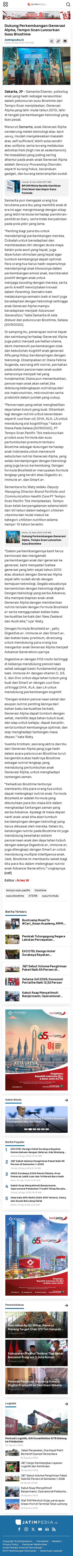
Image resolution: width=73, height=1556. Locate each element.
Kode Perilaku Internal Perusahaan (22, 1547)
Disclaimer (42, 1541)
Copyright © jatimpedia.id (17, 1541)
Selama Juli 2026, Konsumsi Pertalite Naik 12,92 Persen (42, 980)
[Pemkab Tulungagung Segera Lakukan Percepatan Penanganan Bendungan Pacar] (12, 939)
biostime (40, 890)
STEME (33, 895)
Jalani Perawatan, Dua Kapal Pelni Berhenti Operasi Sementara (42, 1452)
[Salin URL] (58, 41)
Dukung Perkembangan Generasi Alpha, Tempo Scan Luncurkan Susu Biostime (44, 540)
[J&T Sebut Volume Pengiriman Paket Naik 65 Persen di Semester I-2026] (12, 968)
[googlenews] (47, 1529)
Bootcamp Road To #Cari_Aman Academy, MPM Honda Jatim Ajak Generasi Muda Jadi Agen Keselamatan (44, 925)
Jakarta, (11, 92)
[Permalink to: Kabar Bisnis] (66, 1100)
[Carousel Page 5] (43, 1129)
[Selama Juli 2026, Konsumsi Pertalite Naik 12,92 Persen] (12, 981)
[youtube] (40, 1529)
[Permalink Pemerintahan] (66, 1306)
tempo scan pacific (18, 890)
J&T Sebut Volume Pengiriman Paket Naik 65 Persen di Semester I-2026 (44, 969)
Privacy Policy (10, 1544)
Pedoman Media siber (34, 1544)
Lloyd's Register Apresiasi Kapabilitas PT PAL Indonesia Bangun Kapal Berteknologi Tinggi (34, 1120)
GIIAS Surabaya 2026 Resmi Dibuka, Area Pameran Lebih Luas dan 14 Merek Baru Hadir (37, 1175)
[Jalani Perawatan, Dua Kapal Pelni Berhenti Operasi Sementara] (12, 1452)
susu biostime (15, 895)
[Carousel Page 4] (38, 1129)
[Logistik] (66, 1404)
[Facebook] (19, 1529)
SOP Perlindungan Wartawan (19, 1550)
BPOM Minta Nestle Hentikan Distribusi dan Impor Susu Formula (41, 189)
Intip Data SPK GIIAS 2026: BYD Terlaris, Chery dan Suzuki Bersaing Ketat (38, 1199)
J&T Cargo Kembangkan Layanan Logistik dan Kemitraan (41, 1464)
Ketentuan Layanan (51, 1550)
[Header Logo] (37, 4)
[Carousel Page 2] (30, 1129)
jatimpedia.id (14, 39)
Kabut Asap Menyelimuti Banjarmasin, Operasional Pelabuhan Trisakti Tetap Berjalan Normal (41, 998)
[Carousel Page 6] (47, 1129)
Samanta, (26, 127)
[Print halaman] (65, 41)
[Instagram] (26, 1529)
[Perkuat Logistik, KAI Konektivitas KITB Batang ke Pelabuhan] (36, 1422)
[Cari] (68, 4)
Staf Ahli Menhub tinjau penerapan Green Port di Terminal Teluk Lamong (44, 1502)
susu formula (50, 895)
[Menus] (5, 4)
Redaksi (56, 1541)
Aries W (22, 880)
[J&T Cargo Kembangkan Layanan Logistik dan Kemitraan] (12, 1466)
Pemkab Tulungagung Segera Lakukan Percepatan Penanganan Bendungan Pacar (44, 939)
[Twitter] (33, 1529)
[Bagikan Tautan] (51, 41)
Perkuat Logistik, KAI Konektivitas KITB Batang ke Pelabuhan (36, 1440)
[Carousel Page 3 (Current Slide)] (34, 1129)
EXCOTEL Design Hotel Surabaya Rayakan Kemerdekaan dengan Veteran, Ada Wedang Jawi (42, 956)
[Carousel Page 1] (26, 1129)
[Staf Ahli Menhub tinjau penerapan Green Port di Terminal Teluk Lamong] (12, 1504)
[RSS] (54, 1529)
